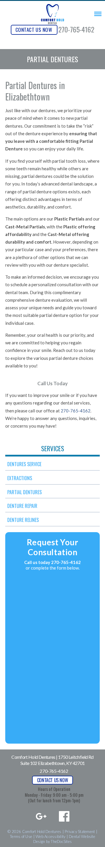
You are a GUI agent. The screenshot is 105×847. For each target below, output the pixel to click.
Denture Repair (22, 505)
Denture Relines (23, 519)
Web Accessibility (50, 836)
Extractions (19, 478)
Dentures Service (24, 464)
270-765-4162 (76, 29)
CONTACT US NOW (33, 29)
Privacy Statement (80, 831)
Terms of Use (21, 836)
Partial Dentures (24, 492)
